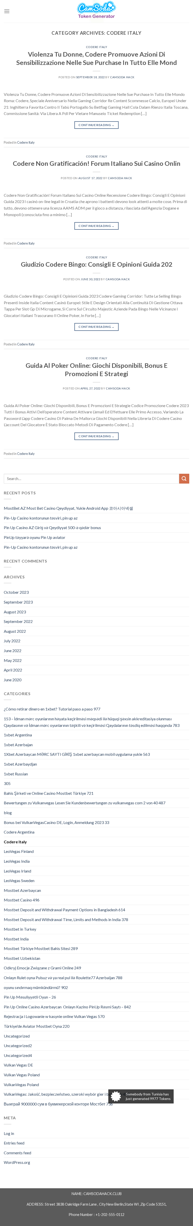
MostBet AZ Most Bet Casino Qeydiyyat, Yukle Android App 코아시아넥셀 (68, 508)
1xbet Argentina (18, 734)
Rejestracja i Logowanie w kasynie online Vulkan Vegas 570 (54, 1016)
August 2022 (15, 631)
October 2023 (16, 592)
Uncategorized (17, 1036)
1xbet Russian (16, 773)
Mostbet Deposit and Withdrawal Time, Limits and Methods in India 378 (66, 919)
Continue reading (96, 125)
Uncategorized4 (18, 1055)
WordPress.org (17, 1162)
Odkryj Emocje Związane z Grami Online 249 (42, 967)
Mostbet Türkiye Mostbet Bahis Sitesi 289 (41, 948)
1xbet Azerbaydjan (20, 764)
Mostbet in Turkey (20, 929)
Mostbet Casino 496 (21, 899)
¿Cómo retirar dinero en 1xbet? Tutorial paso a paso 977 (52, 708)
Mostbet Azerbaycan (22, 890)
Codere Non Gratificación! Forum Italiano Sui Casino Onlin (96, 163)
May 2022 (13, 660)
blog (8, 812)
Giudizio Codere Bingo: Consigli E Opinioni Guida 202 (96, 264)
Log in (9, 1133)
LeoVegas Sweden (19, 880)
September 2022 (18, 621)
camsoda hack (122, 77)
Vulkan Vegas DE (18, 1064)
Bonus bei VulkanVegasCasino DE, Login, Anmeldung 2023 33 (56, 822)
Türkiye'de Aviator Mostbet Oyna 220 (36, 1026)
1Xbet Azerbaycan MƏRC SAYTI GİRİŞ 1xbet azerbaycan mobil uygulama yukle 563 (77, 754)
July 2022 (12, 640)
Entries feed (14, 1142)
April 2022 (13, 669)
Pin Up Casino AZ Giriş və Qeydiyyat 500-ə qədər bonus (52, 527)
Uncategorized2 (18, 1045)
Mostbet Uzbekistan (22, 958)
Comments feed (17, 1152)
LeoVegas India (17, 861)
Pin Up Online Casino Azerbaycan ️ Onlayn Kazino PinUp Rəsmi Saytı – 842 (67, 1006)
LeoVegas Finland (19, 851)
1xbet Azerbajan (18, 744)
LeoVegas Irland (17, 870)
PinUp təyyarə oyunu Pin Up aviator (34, 537)
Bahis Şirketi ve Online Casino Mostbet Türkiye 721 (48, 793)
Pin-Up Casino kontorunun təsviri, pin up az (41, 518)
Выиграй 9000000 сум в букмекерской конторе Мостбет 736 (58, 1103)
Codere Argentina (19, 831)
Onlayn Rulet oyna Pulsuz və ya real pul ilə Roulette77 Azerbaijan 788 (63, 977)
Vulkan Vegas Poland (22, 1074)
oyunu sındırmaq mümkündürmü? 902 (36, 987)
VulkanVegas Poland (21, 1084)
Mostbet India (16, 938)
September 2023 (18, 602)
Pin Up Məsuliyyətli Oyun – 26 (30, 997)
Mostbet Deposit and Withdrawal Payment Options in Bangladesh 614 (64, 909)
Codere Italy (96, 47)
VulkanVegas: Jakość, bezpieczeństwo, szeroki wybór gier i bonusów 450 (67, 1094)
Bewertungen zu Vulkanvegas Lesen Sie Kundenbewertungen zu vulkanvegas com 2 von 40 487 (84, 802)
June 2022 (12, 650)
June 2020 (12, 679)
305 (7, 783)
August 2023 (15, 611)
